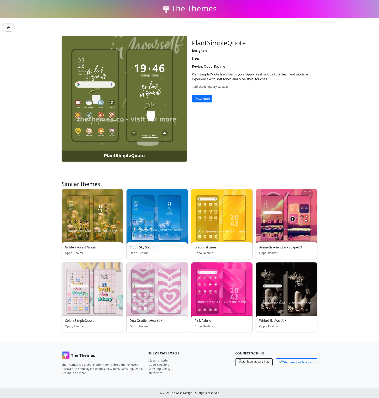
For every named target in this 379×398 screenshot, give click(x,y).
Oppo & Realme (158, 364)
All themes (155, 373)
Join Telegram (305, 362)
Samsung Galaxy (159, 369)
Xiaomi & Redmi (158, 360)
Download (202, 99)
